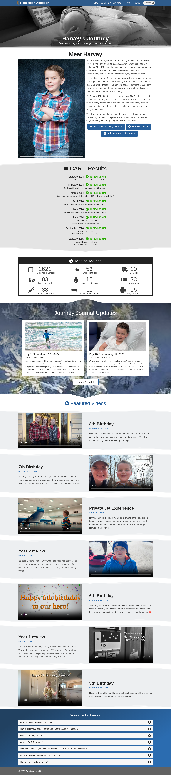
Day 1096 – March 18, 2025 (42, 354)
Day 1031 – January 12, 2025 (107, 354)
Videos (136, 3)
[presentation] (53, 336)
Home (95, 3)
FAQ (128, 3)
